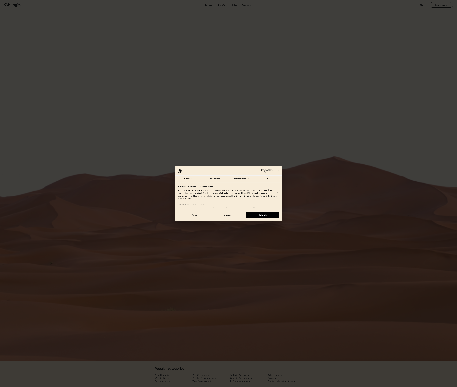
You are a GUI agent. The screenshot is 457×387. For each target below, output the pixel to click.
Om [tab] (268, 179)
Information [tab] (215, 179)
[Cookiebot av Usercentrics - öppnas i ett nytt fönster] (263, 171)
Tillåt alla (262, 215)
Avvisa (194, 215)
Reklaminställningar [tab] (241, 179)
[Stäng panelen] (278, 171)
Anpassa (227, 215)
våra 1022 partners (191, 190)
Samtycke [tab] (188, 179)
